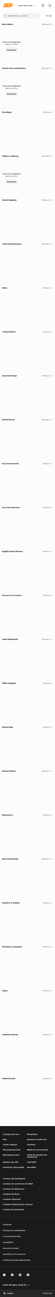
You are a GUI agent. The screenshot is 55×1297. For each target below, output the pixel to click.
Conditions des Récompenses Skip (16, 1260)
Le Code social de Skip (12, 1236)
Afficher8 (47, 947)
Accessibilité (8, 1242)
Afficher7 (47, 288)
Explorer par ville (10, 1162)
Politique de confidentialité (14, 1230)
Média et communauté (37, 1149)
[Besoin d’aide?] (43, 5)
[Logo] (9, 5)
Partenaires (32, 1134)
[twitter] (5, 1277)
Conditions (7, 1224)
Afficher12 (46, 376)
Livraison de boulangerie (14, 1178)
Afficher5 (47, 463)
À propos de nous (11, 1134)
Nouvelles (31, 1167)
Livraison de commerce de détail (18, 1183)
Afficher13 (46, 420)
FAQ (5, 1139)
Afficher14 (46, 244)
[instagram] (21, 1277)
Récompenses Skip (11, 1149)
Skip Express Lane (11, 1155)
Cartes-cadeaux (10, 1144)
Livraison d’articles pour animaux (18, 1204)
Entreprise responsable (13, 1167)
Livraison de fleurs (11, 1194)
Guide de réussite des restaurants (37, 1156)
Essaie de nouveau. (11, 44)
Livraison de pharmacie (13, 1209)
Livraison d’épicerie (12, 1199)
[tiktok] (29, 1277)
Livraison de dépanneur (13, 1189)
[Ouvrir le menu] (49, 5)
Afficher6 (47, 112)
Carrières (31, 1144)
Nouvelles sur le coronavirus (14, 1254)
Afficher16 (46, 200)
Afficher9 (47, 595)
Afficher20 (46, 24)
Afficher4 (47, 332)
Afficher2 (47, 903)
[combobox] (23, 16)
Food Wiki (31, 1162)
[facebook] (13, 1277)
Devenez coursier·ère (37, 1139)
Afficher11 (46, 771)
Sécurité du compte (11, 1248)
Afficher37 (46, 68)
